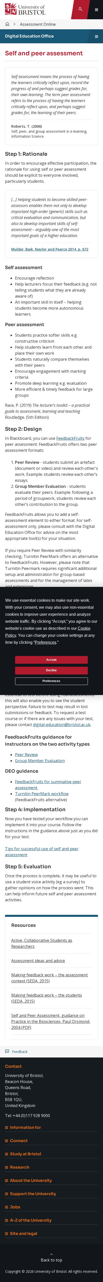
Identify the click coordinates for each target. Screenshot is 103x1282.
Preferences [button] (45, 642)
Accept (51, 659)
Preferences (51, 681)
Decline (51, 670)
